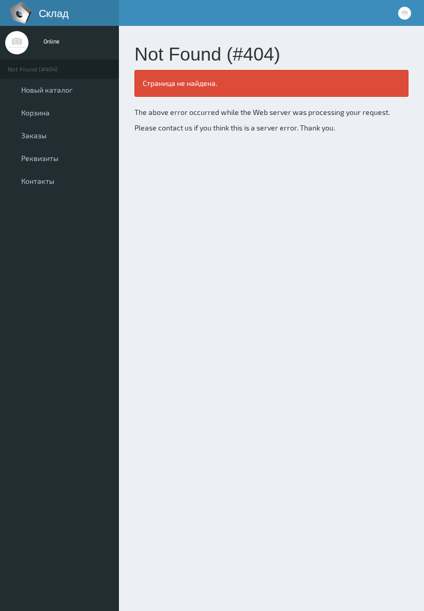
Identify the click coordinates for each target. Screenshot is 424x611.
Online (50, 41)
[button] (129, 13)
